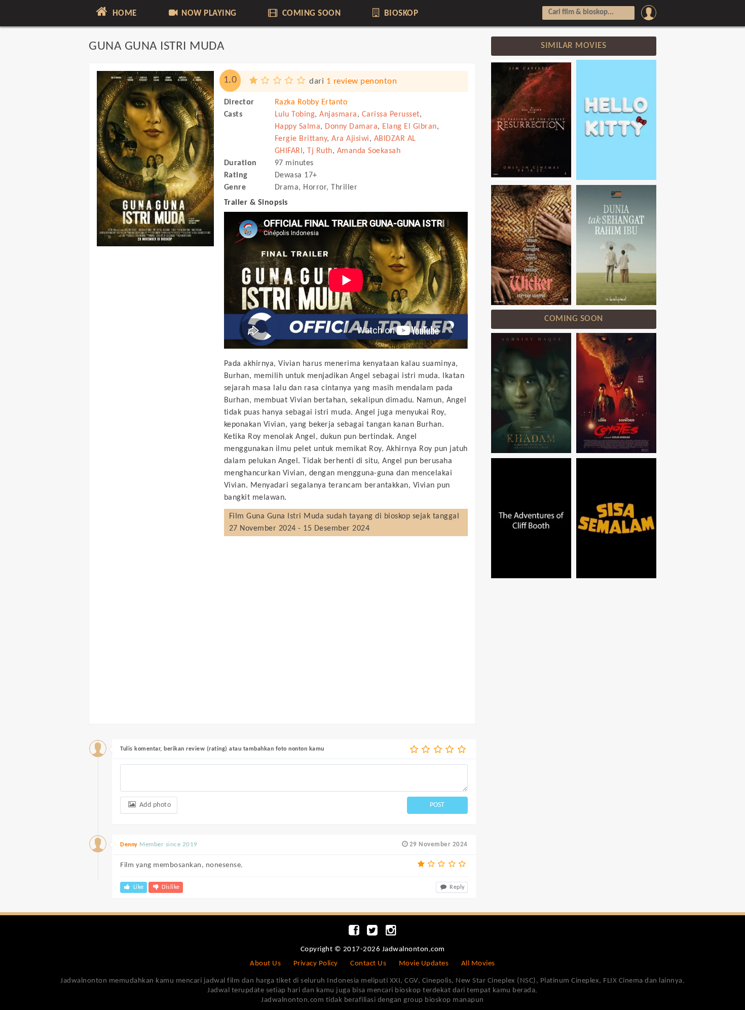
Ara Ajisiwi (350, 139)
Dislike (170, 887)
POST (437, 805)
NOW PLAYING (208, 13)
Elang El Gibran (409, 127)
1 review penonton (361, 81)
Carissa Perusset (391, 114)
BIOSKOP (400, 13)
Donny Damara (351, 127)
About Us (265, 963)
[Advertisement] (155, 404)
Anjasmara (338, 114)
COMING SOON (310, 13)
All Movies (478, 963)
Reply (456, 887)
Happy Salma (298, 127)
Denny (129, 845)
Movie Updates (424, 963)
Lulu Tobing (295, 114)
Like (137, 887)
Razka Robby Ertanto (311, 102)
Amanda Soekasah (369, 151)
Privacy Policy (315, 963)
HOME (123, 13)
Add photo (154, 805)
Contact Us (368, 963)
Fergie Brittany (301, 139)
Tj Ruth (319, 151)
